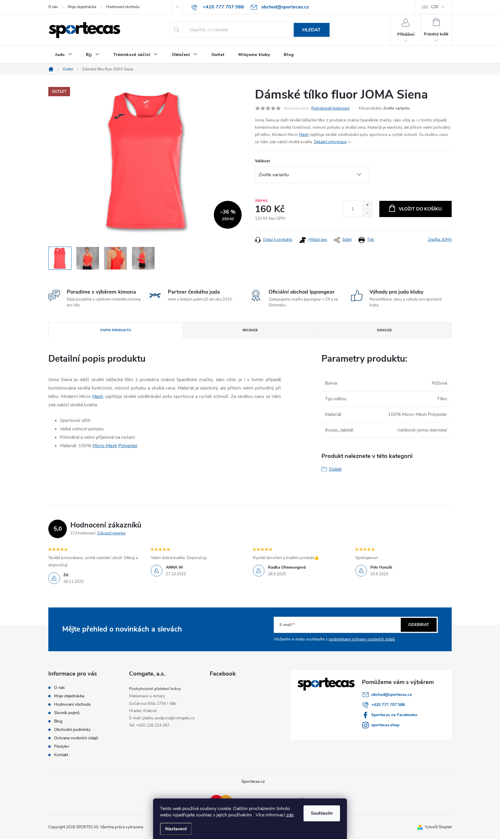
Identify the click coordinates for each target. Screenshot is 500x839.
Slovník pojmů (67, 713)
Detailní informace (330, 142)
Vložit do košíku (420, 209)
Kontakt (61, 755)
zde (289, 815)
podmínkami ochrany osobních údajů (362, 639)
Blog (58, 721)
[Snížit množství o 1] (367, 213)
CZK (434, 7)
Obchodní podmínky (72, 729)
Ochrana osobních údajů (76, 738)
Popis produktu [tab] (115, 330)
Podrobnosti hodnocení (330, 108)
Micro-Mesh (105, 446)
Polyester (127, 446)
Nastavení (176, 829)
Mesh (304, 134)
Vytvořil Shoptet (438, 827)
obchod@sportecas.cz (391, 694)
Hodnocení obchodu (122, 7)
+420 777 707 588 (388, 704)
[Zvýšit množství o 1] (367, 205)
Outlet (335, 469)
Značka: (440, 239)
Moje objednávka (82, 7)
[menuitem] (63, 55)
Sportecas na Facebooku (394, 715)
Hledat (311, 30)
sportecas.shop (385, 725)
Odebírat (418, 624)
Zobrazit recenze (111, 533)
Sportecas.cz (253, 781)
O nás (53, 7)
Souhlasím (322, 813)
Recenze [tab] (250, 330)
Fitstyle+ (61, 746)
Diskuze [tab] (384, 330)
